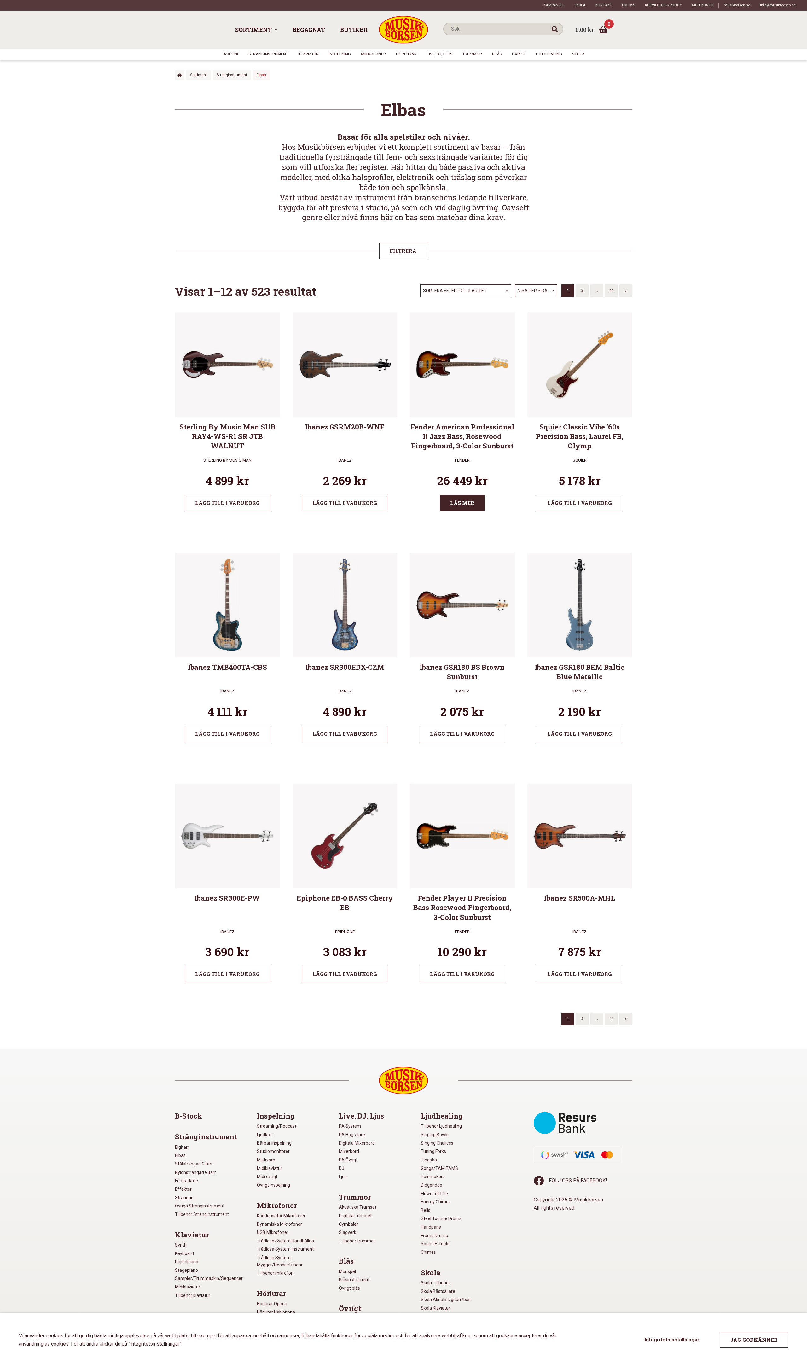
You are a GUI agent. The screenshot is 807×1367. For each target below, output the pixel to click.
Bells (425, 1210)
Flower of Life (434, 1193)
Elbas (180, 1155)
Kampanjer (553, 5)
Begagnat (309, 29)
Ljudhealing (549, 54)
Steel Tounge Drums (441, 1218)
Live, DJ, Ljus (439, 54)
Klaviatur (308, 54)
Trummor (472, 54)
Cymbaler (348, 1224)
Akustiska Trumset (357, 1207)
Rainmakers (433, 1176)
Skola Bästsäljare (438, 1291)
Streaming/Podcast (276, 1126)
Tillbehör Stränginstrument (202, 1214)
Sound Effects (435, 1243)
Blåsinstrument (354, 1279)
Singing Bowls (435, 1134)
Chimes (428, 1252)
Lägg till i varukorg (227, 502)
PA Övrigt (348, 1159)
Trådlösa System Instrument (285, 1249)
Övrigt (519, 54)
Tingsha (429, 1159)
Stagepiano (186, 1270)
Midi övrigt (267, 1176)
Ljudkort (265, 1134)
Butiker (354, 29)
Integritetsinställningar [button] (672, 1340)
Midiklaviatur (187, 1286)
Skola (579, 5)
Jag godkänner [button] (754, 1339)
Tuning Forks (433, 1151)
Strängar (184, 1197)
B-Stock (231, 54)
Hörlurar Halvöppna (276, 1312)
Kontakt (603, 5)
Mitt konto (702, 5)
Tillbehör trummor (357, 1240)
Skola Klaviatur (435, 1308)
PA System (350, 1126)
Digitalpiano (186, 1261)
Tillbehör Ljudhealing (441, 1126)
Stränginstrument (268, 54)
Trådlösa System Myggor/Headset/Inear (280, 1261)
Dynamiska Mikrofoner (279, 1224)
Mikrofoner (373, 54)
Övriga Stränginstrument (199, 1205)
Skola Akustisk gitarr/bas (446, 1299)
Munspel (347, 1271)
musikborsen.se (737, 5)
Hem (179, 75)
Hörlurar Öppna (272, 1303)
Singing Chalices (437, 1143)
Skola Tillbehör (435, 1282)
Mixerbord (349, 1151)
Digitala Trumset (355, 1215)
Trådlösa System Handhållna (285, 1240)
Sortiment (253, 29)
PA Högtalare (352, 1134)
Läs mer (462, 502)
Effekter (183, 1189)
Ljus (343, 1176)
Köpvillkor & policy (663, 5)
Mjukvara (266, 1159)
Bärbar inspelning (274, 1143)
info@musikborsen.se (778, 5)
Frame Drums (434, 1235)
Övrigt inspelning (273, 1185)
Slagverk (347, 1232)
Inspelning (340, 54)
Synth (181, 1244)
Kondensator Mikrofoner (281, 1215)
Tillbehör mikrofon (275, 1273)
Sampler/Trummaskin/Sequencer (209, 1278)
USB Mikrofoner (272, 1232)
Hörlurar (406, 54)
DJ (341, 1168)
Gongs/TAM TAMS (439, 1168)
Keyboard (184, 1253)
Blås (497, 54)
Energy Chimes (436, 1201)
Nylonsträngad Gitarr (195, 1172)
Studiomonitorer (273, 1151)
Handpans (431, 1227)
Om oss (628, 5)
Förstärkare (186, 1180)
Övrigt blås (349, 1288)
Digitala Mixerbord (357, 1143)
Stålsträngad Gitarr (194, 1163)
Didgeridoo (431, 1185)
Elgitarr (182, 1147)
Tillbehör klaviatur (192, 1295)
